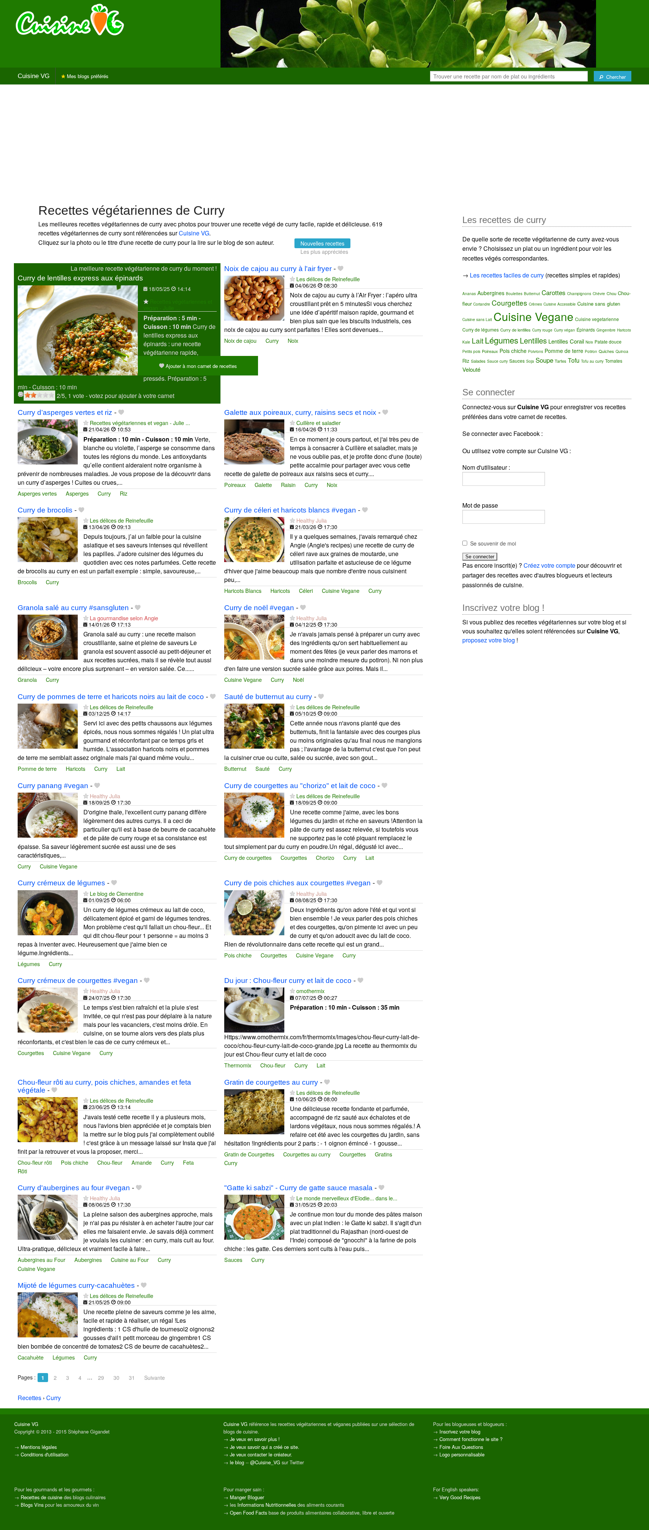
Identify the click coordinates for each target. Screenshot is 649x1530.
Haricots (280, 590)
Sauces (233, 1259)
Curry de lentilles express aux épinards (80, 278)
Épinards (586, 329)
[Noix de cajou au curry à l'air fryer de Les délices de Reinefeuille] (254, 297)
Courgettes (294, 857)
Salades (478, 361)
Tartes (560, 361)
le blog (237, 1462)
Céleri (306, 590)
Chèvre (599, 293)
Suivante (154, 1377)
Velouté (471, 369)
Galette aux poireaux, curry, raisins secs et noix (300, 412)
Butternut (235, 768)
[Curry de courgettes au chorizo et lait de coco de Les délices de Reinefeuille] (254, 814)
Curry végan (564, 330)
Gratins (383, 1154)
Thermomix (237, 1065)
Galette (263, 484)
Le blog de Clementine (116, 893)
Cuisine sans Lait (477, 319)
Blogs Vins (32, 1504)
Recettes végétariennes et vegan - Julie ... (177, 304)
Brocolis (27, 582)
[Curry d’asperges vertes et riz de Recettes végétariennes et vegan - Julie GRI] (48, 441)
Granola (27, 679)
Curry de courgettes (248, 857)
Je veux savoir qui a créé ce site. (264, 1446)
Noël (298, 679)
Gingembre (606, 330)
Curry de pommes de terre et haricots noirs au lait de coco (111, 697)
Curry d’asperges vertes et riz (65, 412)
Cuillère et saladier (318, 423)
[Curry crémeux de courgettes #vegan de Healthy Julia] (48, 1009)
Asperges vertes (37, 493)
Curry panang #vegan (53, 786)
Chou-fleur (272, 1065)
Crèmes (535, 304)
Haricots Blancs (242, 590)
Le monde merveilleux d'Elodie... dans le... (346, 1198)
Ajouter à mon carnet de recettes (200, 365)
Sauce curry (497, 361)
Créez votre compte (549, 565)
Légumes (29, 964)
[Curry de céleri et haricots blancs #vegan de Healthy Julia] (254, 538)
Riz (123, 493)
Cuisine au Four (130, 1259)
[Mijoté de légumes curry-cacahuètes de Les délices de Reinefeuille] (48, 1314)
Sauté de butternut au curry (268, 697)
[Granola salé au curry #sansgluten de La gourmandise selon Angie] (48, 636)
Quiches (606, 351)
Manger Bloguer (247, 1497)
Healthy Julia (311, 520)
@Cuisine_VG (265, 1462)
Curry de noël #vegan (259, 608)
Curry (272, 340)
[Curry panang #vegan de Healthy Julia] (48, 814)
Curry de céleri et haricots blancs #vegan (290, 510)
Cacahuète (31, 1357)
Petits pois (471, 351)
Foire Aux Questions (461, 1446)
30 (116, 1377)
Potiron (591, 351)
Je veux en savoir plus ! (255, 1439)
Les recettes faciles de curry (507, 275)
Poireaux (235, 484)
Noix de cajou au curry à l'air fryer (278, 269)
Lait (120, 768)
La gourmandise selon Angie (124, 618)
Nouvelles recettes (322, 243)
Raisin (288, 484)
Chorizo (325, 857)
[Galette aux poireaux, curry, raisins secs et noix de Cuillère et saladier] (254, 441)
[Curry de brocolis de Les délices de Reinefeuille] (48, 538)
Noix (293, 340)
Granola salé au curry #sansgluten (73, 608)
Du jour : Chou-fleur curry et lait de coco (288, 980)
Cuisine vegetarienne (597, 319)
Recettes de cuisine (41, 1497)
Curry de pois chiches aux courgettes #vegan (297, 883)
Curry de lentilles (515, 330)
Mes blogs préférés (87, 76)
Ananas (469, 293)
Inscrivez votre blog (459, 1431)
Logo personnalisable (461, 1454)
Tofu (574, 360)
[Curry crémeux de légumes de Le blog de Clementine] (48, 911)
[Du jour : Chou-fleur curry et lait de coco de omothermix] (254, 1009)
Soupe (544, 360)
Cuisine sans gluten (598, 303)
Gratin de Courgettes (249, 1154)
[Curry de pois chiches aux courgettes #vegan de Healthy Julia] (254, 911)
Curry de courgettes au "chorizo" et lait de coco (300, 786)
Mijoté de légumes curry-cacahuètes (76, 1285)
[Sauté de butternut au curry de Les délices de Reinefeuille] (254, 725)
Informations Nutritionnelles (266, 1504)
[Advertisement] (324, 143)
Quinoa (622, 351)
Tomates (613, 360)
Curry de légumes (480, 329)
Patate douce (608, 341)
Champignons (579, 293)
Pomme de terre (37, 768)
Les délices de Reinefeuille (328, 279)
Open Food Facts (248, 1512)
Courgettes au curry (307, 1154)
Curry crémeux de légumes (61, 883)
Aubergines (88, 1259)
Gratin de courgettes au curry (271, 1082)
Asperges (77, 493)
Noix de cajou (240, 340)
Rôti (22, 1171)
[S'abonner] (145, 301)
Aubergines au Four (41, 1259)
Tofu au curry (592, 361)
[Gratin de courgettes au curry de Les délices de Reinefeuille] (254, 1110)
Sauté (262, 768)
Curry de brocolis (45, 510)
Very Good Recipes (459, 1497)
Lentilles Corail (566, 341)
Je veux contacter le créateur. (261, 1454)
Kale (466, 342)
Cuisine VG (34, 76)
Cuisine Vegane (340, 590)
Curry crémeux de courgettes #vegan (78, 980)
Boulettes (514, 293)
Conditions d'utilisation (44, 1454)
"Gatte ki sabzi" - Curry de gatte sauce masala (298, 1188)
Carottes (554, 292)
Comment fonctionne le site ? (471, 1439)
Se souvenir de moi (493, 543)
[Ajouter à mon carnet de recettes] (340, 269)
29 (101, 1377)
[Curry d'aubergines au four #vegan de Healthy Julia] (48, 1216)
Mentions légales (39, 1446)
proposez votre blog (488, 640)
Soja (530, 361)
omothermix (310, 991)
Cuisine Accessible (559, 304)
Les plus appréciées (324, 251)
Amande (141, 1162)
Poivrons (535, 351)
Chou (611, 293)
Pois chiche (238, 955)
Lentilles (533, 340)
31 (132, 1377)
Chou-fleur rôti (35, 1162)
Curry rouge (542, 330)
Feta (188, 1162)
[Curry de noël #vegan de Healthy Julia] (254, 636)
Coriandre (481, 304)
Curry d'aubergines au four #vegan (74, 1188)
